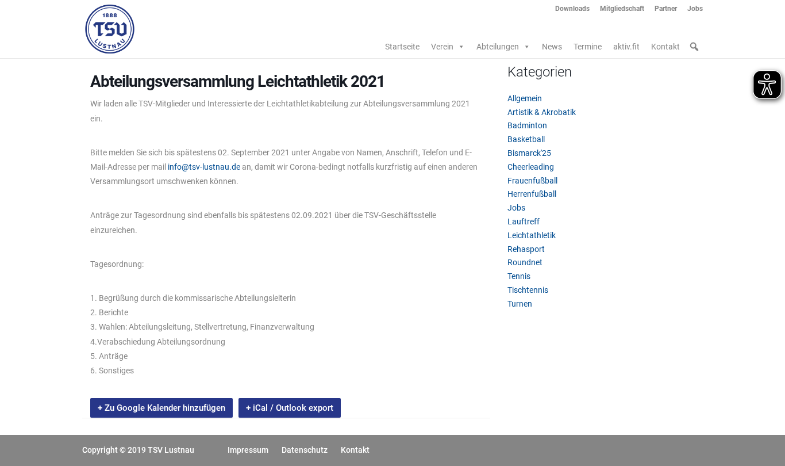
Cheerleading (530, 166)
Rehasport (526, 249)
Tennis (518, 276)
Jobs (695, 9)
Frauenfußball (532, 180)
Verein (442, 46)
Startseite (402, 46)
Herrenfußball (531, 193)
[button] (694, 46)
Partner (666, 9)
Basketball (526, 139)
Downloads (572, 9)
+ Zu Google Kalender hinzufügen (161, 408)
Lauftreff (523, 221)
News (552, 46)
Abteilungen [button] (497, 46)
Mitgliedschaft (622, 9)
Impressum (248, 449)
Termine (588, 46)
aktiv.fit (626, 46)
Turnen (519, 303)
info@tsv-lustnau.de (205, 166)
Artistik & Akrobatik (541, 112)
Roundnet (524, 262)
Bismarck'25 (529, 153)
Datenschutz (305, 449)
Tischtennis (527, 290)
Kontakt (665, 46)
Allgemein (524, 98)
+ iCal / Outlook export (289, 408)
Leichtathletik (531, 235)
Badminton (527, 125)
